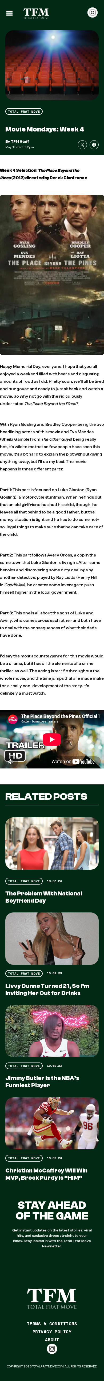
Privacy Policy (52, 1331)
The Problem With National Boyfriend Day (43, 897)
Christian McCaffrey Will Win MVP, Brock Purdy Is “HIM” (46, 1174)
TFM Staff (20, 141)
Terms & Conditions (52, 1323)
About (52, 1339)
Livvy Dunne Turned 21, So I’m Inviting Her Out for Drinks (47, 990)
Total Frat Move (24, 111)
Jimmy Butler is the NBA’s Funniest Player (42, 1082)
